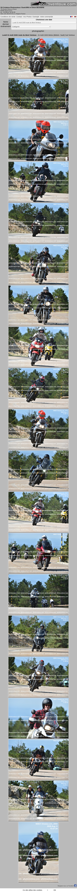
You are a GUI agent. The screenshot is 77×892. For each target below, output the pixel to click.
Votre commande (46, 17)
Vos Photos (27, 17)
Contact (19, 17)
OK (55, 890)
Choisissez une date (44, 20)
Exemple (36, 17)
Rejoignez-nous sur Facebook (66, 886)
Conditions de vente (7, 17)
